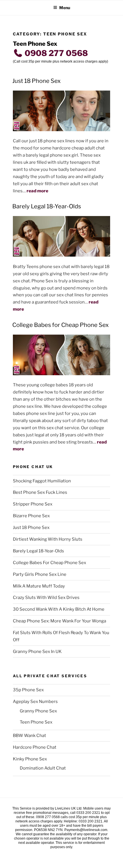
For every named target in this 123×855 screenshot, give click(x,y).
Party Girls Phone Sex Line (39, 574)
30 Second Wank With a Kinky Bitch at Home (58, 609)
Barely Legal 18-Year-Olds (46, 206)
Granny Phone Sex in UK (37, 651)
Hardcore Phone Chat (34, 747)
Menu (64, 7)
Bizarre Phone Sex (31, 515)
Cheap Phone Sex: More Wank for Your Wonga (59, 621)
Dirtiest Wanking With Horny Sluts (47, 539)
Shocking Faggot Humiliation (42, 481)
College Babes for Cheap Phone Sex (60, 324)
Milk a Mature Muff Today (39, 586)
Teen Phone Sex (36, 722)
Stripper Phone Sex (32, 504)
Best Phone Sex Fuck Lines (40, 492)
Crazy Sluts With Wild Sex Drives (46, 597)
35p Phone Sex (28, 689)
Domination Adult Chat (43, 768)
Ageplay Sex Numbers (35, 701)
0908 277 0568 (55, 53)
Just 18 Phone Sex (36, 80)
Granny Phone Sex (38, 711)
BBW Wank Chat (29, 735)
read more (37, 190)
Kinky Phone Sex (30, 759)
